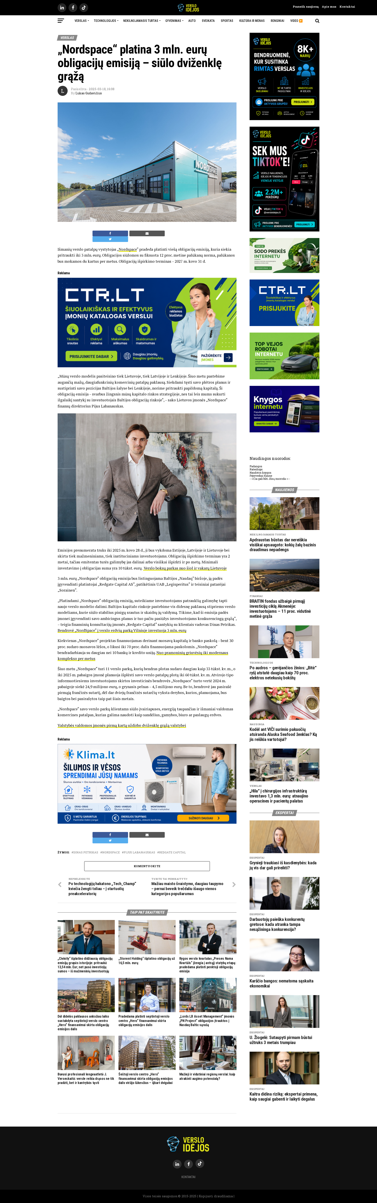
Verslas (81, 20)
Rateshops (256, 469)
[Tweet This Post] (110, 239)
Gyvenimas (173, 20)
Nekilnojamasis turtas (140, 20)
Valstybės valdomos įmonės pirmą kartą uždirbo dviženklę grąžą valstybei (122, 725)
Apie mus (327, 7)
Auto (192, 20)
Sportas (227, 20)
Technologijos (105, 20)
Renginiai (277, 20)
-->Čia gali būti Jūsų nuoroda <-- (270, 478)
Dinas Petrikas (85, 852)
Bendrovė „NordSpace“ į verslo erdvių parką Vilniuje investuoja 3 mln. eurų (122, 630)
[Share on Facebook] (110, 233)
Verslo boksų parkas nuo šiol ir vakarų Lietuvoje (185, 568)
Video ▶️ (296, 20)
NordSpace (111, 852)
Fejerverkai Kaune (261, 475)
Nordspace (128, 249)
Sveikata (208, 20)
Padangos (256, 466)
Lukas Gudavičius (88, 93)
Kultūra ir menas (252, 20)
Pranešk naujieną (306, 7)
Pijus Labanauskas (139, 852)
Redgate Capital (172, 852)
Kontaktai (345, 7)
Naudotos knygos (260, 472)
